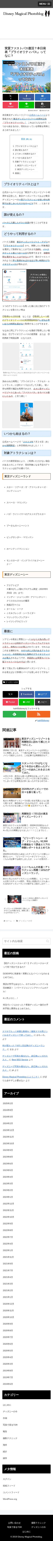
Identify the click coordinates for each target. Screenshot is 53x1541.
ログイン (7, 1479)
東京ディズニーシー (25, 169)
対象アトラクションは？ (25, 162)
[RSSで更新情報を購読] (38, 714)
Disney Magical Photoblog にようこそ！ (20, 1077)
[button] (42, 105)
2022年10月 (8, 1217)
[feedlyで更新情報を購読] (14, 714)
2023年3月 (8, 1183)
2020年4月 (8, 1357)
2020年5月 (8, 1350)
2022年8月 (8, 1230)
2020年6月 (8, 1344)
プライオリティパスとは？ (26, 146)
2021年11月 (8, 1257)
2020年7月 (8, 1337)
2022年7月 (8, 1237)
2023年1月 (8, 1197)
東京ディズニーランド (26, 166)
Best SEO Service (20, 1059)
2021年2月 (8, 1290)
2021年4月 (8, 1277)
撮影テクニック (10, 1438)
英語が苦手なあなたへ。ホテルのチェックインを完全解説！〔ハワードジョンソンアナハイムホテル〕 (25, 988)
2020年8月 (8, 1330)
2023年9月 (8, 1150)
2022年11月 (8, 1210)
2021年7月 (8, 1270)
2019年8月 (8, 1370)
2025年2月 (8, 1103)
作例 (5, 1418)
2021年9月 (8, 1263)
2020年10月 (8, 1317)
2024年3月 (8, 1116)
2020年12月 (8, 1304)
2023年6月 (8, 1163)
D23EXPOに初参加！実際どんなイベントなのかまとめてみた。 (26, 975)
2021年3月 (8, 1284)
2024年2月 (8, 1123)
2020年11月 (8, 1310)
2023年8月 (8, 1157)
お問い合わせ (14, 1523)
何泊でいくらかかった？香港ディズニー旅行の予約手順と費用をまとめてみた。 (25, 1007)
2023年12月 (8, 1130)
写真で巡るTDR (10, 1425)
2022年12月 (8, 1203)
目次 (23, 139)
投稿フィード (9, 1486)
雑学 (5, 1458)
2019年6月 (8, 1384)
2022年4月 (8, 1243)
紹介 (5, 1451)
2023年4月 (8, 1177)
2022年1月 (8, 1250)
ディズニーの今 (12, 682)
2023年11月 (8, 1137)
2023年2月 (8, 1190)
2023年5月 (8, 1170)
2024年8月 (8, 1110)
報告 (5, 1431)
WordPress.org (10, 1499)
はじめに (7, 1405)
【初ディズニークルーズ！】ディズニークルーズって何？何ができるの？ (25, 965)
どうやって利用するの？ (25, 154)
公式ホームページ (37, 115)
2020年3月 (8, 1364)
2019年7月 (8, 1377)
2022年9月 (8, 1223)
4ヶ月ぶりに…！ (11, 998)
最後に (18, 173)
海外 (5, 1445)
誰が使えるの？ (21, 150)
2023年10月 (8, 1143)
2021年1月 (8, 1297)
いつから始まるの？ (23, 158)
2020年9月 (8, 1324)
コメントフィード (11, 1492)
